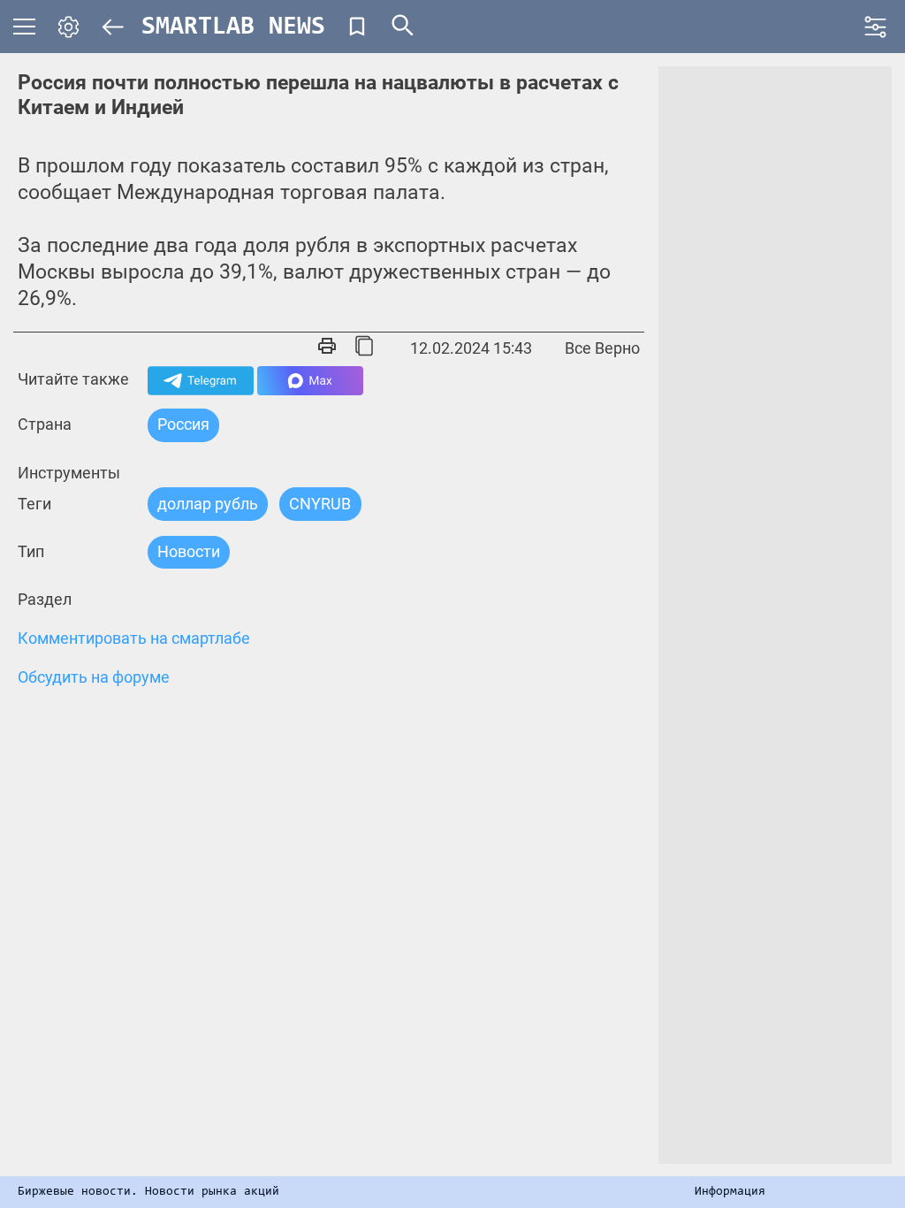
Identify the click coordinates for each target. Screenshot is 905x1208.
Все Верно (602, 348)
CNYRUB (320, 503)
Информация (730, 1192)
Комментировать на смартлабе (134, 638)
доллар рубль (207, 503)
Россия (183, 424)
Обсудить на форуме (94, 677)
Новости (188, 551)
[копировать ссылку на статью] (364, 348)
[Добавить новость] (357, 26)
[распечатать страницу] (327, 348)
